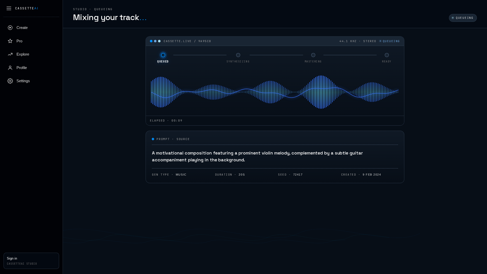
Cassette (26, 8)
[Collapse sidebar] (9, 8)
